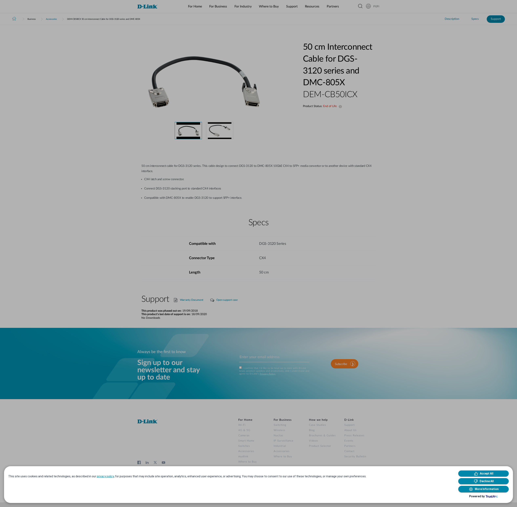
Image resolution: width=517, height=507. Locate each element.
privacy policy (105, 476)
